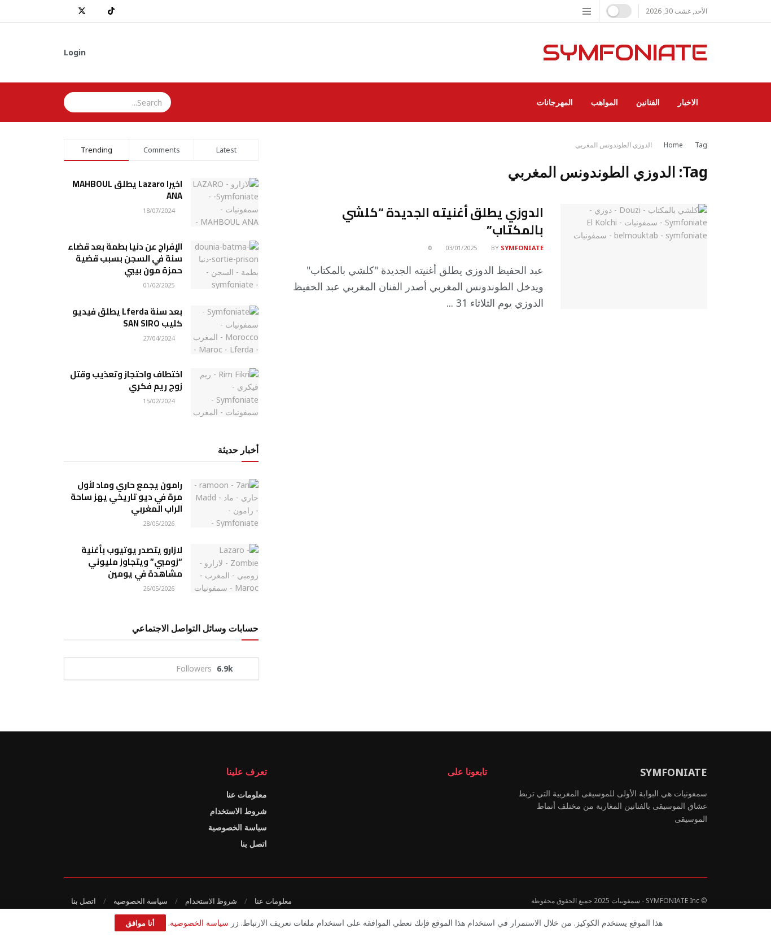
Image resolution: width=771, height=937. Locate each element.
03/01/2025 (462, 247)
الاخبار (688, 102)
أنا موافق (140, 923)
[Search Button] (72, 102)
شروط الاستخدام (238, 810)
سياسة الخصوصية (237, 827)
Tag (701, 145)
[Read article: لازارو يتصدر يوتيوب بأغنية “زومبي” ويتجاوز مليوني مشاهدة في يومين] (225, 568)
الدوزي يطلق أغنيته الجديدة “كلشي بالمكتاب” (443, 221)
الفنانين (648, 102)
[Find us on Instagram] (125, 11)
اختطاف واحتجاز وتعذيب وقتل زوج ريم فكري (126, 380)
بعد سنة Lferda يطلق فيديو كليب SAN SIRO (127, 317)
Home (673, 145)
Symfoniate (522, 247)
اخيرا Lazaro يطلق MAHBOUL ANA (127, 190)
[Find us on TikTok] (111, 11)
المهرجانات (555, 102)
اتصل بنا (253, 843)
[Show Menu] (586, 11)
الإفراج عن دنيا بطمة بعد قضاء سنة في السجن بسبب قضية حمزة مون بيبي (125, 258)
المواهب (604, 102)
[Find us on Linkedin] (445, 795)
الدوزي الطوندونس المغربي (613, 145)
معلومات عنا (246, 794)
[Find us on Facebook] (97, 11)
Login (76, 52)
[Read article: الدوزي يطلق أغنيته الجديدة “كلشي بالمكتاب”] (633, 256)
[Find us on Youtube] (67, 11)
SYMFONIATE (624, 52)
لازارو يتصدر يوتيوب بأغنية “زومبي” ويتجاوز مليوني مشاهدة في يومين (131, 562)
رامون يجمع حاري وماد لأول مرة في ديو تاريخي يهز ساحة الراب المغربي (126, 497)
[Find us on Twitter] (82, 11)
